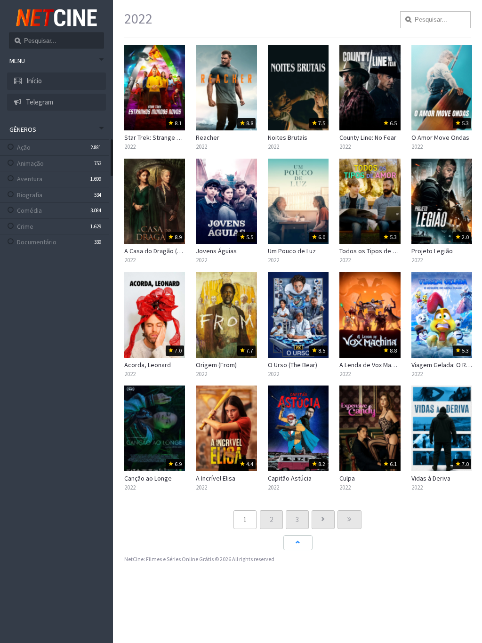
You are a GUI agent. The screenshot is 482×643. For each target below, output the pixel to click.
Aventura (29, 179)
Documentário (36, 242)
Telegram (38, 101)
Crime (25, 226)
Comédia (29, 210)
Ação (24, 147)
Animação (30, 163)
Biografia (29, 195)
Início (33, 80)
